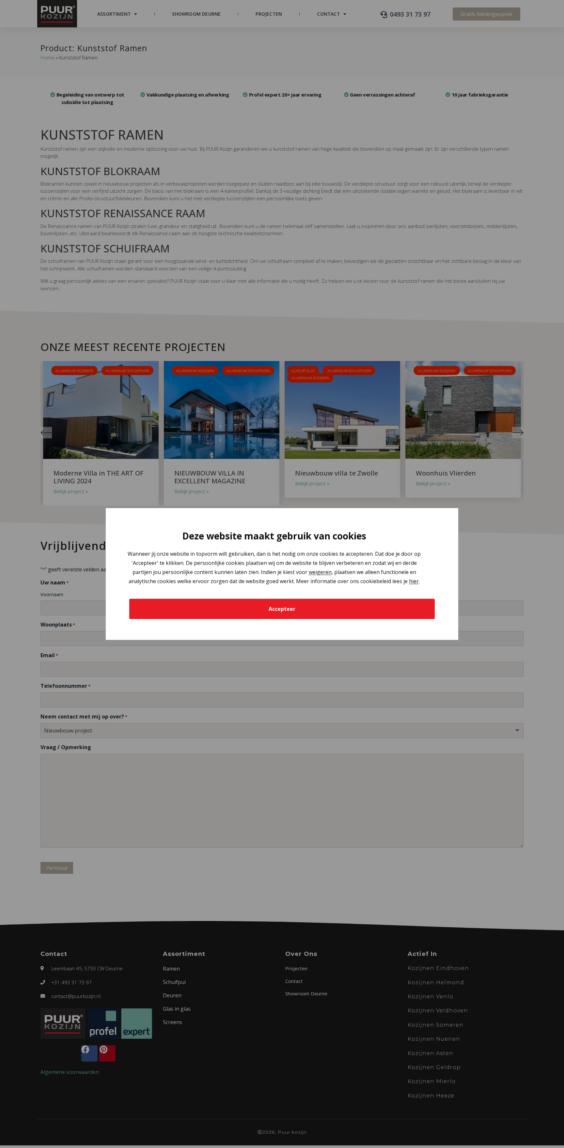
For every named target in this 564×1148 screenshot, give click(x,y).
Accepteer (282, 608)
